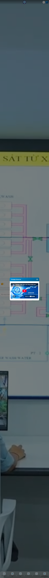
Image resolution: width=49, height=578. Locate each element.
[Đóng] (37, 279)
